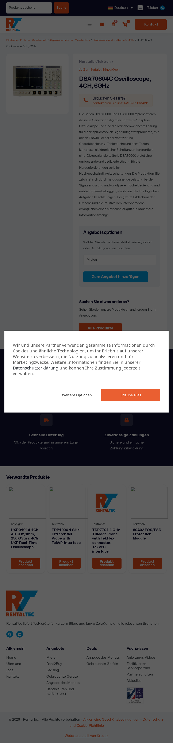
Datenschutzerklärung (35, 368)
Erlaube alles (130, 395)
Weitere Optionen (77, 395)
